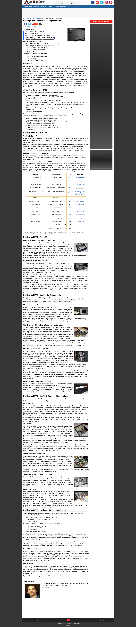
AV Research (43, 6)
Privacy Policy (101, 620)
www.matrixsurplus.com (80, 218)
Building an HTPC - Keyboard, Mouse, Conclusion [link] (40, 39)
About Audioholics (28, 620)
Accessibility (68, 625)
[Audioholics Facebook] (93, 2)
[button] (97, 2)
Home (24, 18)
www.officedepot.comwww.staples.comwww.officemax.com (80, 193)
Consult (70, 6)
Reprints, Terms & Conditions (90, 620)
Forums (26, 6)
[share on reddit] (37, 24)
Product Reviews (34, 6)
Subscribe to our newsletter (102, 21)
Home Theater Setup (60, 6)
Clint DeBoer (28, 26)
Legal (46, 620)
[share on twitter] (29, 24)
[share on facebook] (25, 24)
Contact (106, 620)
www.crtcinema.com (80, 208)
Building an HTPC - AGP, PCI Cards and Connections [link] (40, 37)
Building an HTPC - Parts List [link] (34, 31)
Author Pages (42, 620)
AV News (51, 6)
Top (68, 620)
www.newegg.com (80, 177)
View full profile (45, 587)
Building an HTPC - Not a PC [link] (34, 33)
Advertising (35, 620)
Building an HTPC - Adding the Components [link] (38, 35)
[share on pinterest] (33, 24)
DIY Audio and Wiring (39, 18)
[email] (40, 24)
